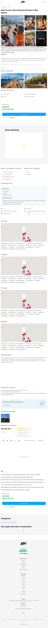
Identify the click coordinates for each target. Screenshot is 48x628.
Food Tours (4, 522)
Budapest (23, 575)
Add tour (23, 612)
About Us (14, 619)
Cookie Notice (5, 619)
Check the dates (24, 114)
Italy (23, 560)
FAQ (18, 619)
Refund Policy (42, 619)
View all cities (23, 594)
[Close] (24, 228)
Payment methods (23, 621)
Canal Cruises (13, 522)
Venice (23, 577)
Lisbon (23, 584)
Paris (23, 589)
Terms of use (29, 619)
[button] (23, 234)
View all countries (23, 569)
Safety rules (22, 619)
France (23, 567)
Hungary (23, 562)
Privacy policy (35, 619)
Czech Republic (23, 564)
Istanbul (23, 591)
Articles (10, 619)
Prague (23, 580)
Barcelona (23, 582)
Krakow (23, 587)
